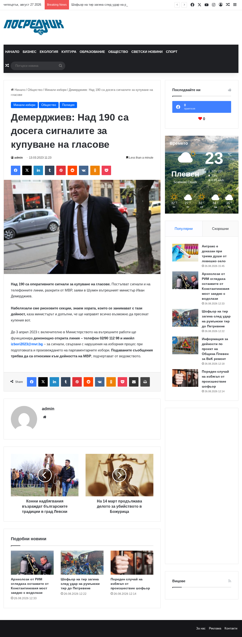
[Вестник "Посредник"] (34, 27)
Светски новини (147, 52)
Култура (68, 52)
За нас (201, 628)
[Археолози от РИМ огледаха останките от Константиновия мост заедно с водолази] (32, 563)
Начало (12, 52)
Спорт (171, 52)
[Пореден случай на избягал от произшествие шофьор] (132, 563)
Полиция (68, 105)
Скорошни (220, 229)
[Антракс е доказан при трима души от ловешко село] (185, 253)
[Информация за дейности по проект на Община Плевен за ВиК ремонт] (185, 345)
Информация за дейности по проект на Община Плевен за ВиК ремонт (215, 349)
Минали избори (55, 90)
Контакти (231, 628)
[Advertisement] (201, 486)
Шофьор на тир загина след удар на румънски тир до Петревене (117, 4)
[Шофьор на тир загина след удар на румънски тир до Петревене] (82, 563)
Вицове (178, 581)
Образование (92, 52)
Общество (118, 52)
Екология (49, 52)
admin (18, 157)
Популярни (184, 229)
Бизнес (29, 52)
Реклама (215, 628)
